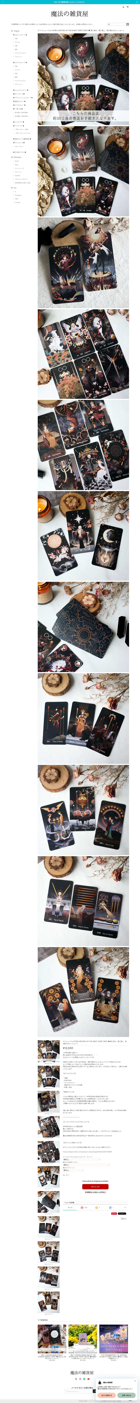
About (17, 161)
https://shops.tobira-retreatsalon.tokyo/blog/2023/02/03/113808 (87, 1152)
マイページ (18, 172)
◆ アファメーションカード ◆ (23, 97)
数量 (64, 1175)
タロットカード (19, 146)
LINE (16, 199)
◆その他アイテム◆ (19, 152)
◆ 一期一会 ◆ (18, 109)
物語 (16, 49)
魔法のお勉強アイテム (70, 1162)
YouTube (17, 202)
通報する (123, 1218)
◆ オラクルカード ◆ (20, 62)
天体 (16, 38)
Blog (16, 164)
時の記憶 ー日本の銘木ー (22, 112)
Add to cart (95, 1187)
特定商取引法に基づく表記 (22, 183)
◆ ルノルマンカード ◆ (20, 90)
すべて (70, 1207)
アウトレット (18, 56)
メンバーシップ (19, 168)
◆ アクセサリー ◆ (19, 105)
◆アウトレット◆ (19, 143)
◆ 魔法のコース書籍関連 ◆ (22, 139)
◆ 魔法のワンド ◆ (19, 101)
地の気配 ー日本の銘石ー (22, 116)
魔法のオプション (69, 1167)
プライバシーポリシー (21, 179)
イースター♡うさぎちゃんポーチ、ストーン (78, 1157)
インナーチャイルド (20, 53)
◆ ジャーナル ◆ (18, 126)
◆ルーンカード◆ (19, 94)
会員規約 (118, 1401)
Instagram (18, 195)
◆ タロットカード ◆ (20, 35)
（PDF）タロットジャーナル (23, 133)
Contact (17, 175)
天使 (16, 46)
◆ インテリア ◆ (18, 122)
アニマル (17, 42)
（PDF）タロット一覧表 (21, 129)
